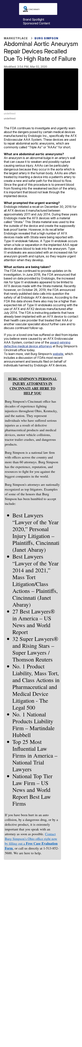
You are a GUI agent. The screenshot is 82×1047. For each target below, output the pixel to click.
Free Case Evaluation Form (31, 846)
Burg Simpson (46, 38)
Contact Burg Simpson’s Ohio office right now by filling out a (31, 839)
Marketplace (16, 38)
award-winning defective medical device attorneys (37, 344)
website (58, 354)
